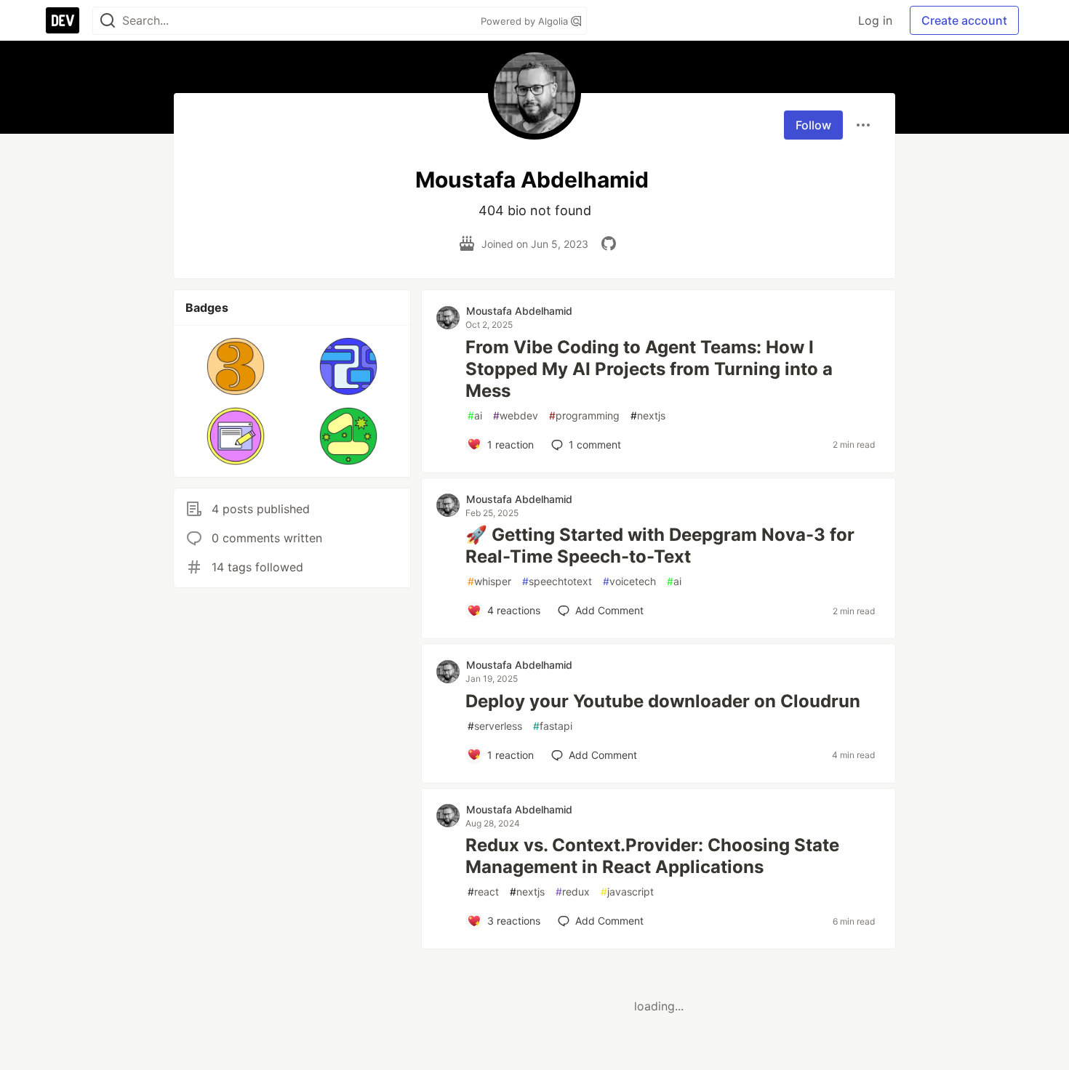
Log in (875, 20)
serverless (495, 726)
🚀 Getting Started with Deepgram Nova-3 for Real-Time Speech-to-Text (659, 545)
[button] (236, 366)
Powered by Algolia (526, 21)
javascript (627, 891)
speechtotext (557, 581)
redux (573, 891)
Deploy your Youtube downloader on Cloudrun (662, 701)
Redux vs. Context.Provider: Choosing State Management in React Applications (652, 855)
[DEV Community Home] (62, 20)
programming (584, 415)
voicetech (629, 581)
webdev (515, 415)
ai (475, 415)
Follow (813, 125)
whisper (489, 581)
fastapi (552, 726)
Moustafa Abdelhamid (519, 311)
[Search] (107, 20)
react (483, 891)
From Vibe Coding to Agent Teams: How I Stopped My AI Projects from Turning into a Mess (649, 369)
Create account (964, 20)
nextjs (647, 415)
